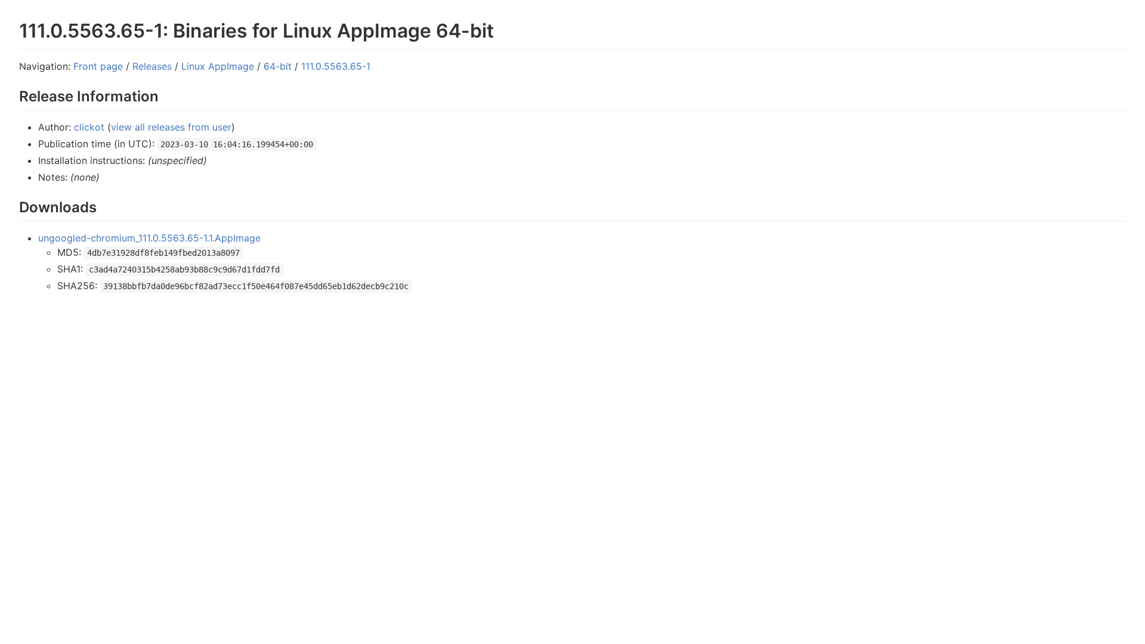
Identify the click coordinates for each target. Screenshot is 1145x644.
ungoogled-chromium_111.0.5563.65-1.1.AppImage (149, 238)
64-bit (278, 66)
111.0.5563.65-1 (335, 66)
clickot (89, 127)
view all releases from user (171, 127)
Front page (98, 66)
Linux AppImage (217, 66)
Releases (152, 66)
